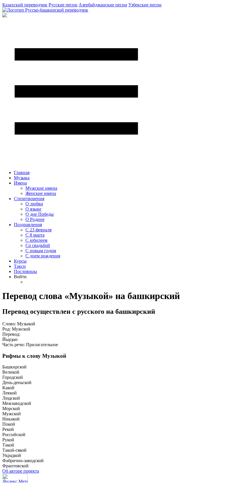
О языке (33, 208)
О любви (34, 203)
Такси (20, 266)
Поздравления (28, 224)
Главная (21, 172)
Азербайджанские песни (103, 4)
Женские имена (40, 193)
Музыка (21, 177)
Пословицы (25, 271)
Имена (20, 182)
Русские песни (63, 4)
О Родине (35, 219)
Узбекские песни (145, 4)
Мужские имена (41, 188)
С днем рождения (42, 255)
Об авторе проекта (20, 471)
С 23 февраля (38, 229)
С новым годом (40, 250)
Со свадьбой (37, 245)
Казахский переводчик (24, 4)
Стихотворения (29, 198)
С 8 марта (35, 235)
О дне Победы (39, 214)
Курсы (20, 261)
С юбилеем (36, 240)
